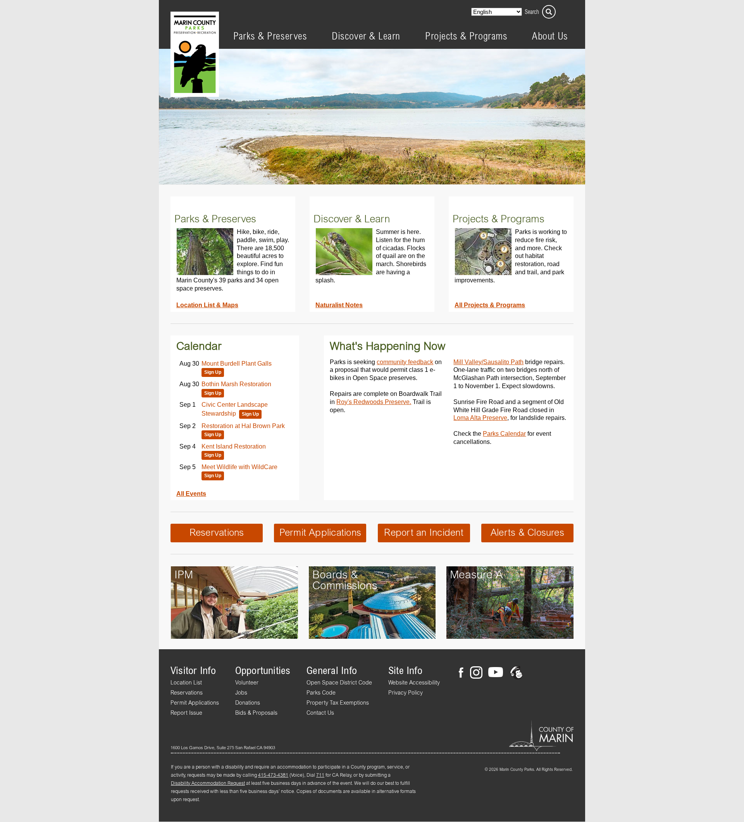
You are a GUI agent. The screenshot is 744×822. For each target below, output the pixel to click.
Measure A (476, 575)
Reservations (216, 533)
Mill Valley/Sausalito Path (488, 361)
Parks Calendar (504, 433)
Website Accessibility (414, 683)
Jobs (241, 693)
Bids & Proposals (256, 713)
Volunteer (246, 683)
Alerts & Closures (527, 533)
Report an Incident (423, 533)
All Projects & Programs (490, 304)
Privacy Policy (405, 693)
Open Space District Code (339, 683)
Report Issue (186, 713)
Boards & (335, 575)
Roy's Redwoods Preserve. (373, 401)
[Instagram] (476, 674)
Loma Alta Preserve (480, 417)
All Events (191, 493)
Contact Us (320, 713)
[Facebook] (463, 674)
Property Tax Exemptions (338, 703)
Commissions (344, 586)
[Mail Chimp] (517, 674)
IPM (183, 575)
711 (320, 775)
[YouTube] (495, 674)
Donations (247, 703)
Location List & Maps (207, 304)
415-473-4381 (273, 775)
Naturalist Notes (339, 304)
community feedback (405, 361)
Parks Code (321, 693)
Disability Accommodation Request (208, 783)
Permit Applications (320, 533)
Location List (186, 683)
